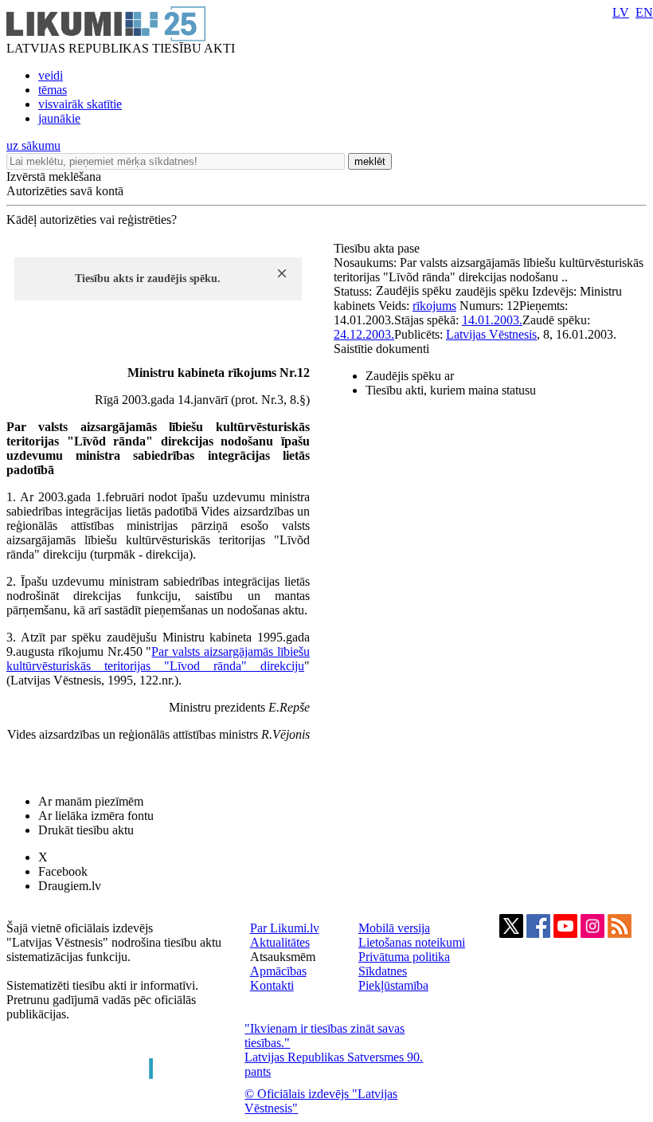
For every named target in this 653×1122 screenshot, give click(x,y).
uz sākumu (33, 145)
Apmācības (278, 971)
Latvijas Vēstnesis (491, 334)
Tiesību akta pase (378, 248)
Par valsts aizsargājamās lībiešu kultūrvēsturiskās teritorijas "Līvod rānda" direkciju (158, 659)
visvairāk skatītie (80, 104)
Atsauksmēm (282, 956)
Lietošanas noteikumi (411, 942)
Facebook (63, 871)
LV (620, 12)
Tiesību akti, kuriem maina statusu (451, 390)
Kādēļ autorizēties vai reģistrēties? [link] (91, 219)
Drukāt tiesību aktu (86, 830)
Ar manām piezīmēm (90, 801)
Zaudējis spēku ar (410, 375)
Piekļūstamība (393, 985)
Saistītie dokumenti (381, 348)
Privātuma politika (404, 956)
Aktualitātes (280, 942)
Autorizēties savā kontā (64, 191)
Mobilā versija (394, 928)
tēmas (52, 89)
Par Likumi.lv (284, 928)
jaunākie (59, 118)
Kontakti (272, 985)
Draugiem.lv (69, 885)
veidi (50, 75)
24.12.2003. (364, 334)
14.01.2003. (492, 320)
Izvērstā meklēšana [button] (53, 176)
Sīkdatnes (382, 971)
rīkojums (434, 305)
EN (644, 12)
